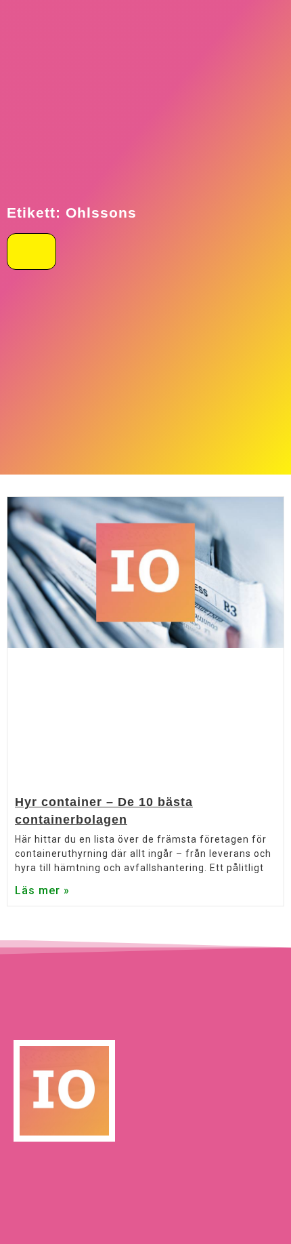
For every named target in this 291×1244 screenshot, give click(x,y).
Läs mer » (42, 890)
